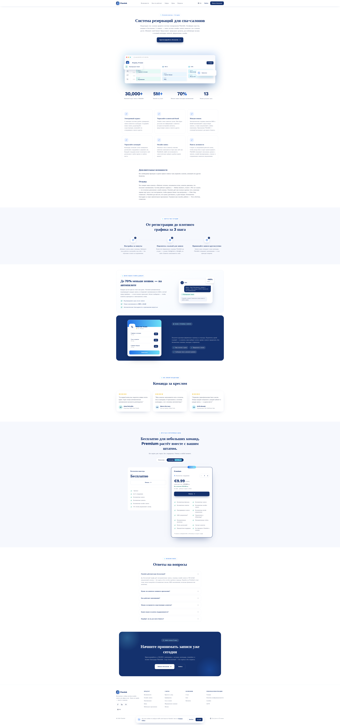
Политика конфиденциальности (215, 697)
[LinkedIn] (121, 704)
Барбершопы (168, 697)
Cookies (208, 700)
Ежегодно (174, 460)
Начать (147, 482)
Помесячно (161, 460)
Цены (173, 3)
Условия (208, 694)
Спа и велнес (168, 700)
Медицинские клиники (171, 703)
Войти (206, 3)
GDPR (208, 703)
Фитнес (167, 706)
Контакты (188, 700)
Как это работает (157, 3)
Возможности (145, 3)
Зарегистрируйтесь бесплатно (168, 40)
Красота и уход (169, 694)
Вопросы (180, 3)
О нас (187, 694)
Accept (199, 719)
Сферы (167, 3)
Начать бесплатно (217, 3)
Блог (187, 697)
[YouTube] (126, 704)
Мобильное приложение (150, 706)
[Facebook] (117, 704)
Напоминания (147, 700)
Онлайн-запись (148, 697)
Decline (191, 719)
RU (200, 3)
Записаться (144, 352)
